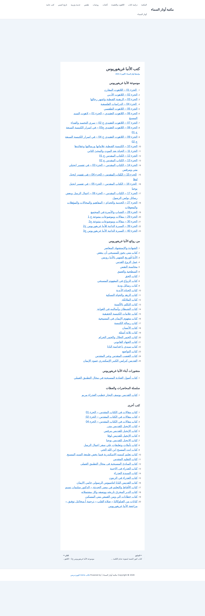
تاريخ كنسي (62, 5)
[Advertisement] (102, 44)
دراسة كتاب (132, 5)
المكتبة (144, 5)
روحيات (96, 5)
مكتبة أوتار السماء (162, 9)
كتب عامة (50, 5)
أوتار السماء (142, 14)
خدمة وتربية (75, 5)
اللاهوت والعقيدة (117, 5)
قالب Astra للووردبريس (80, 575)
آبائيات (105, 5)
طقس (86, 5)
